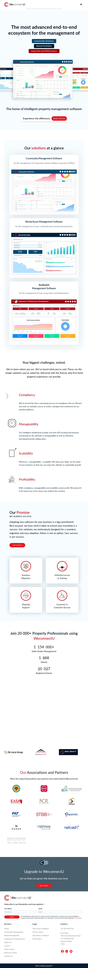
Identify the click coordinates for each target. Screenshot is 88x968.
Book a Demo (59, 118)
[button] (81, 4)
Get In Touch (17, 545)
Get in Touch (44, 886)
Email (40, 909)
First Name (8, 909)
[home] (15, 4)
